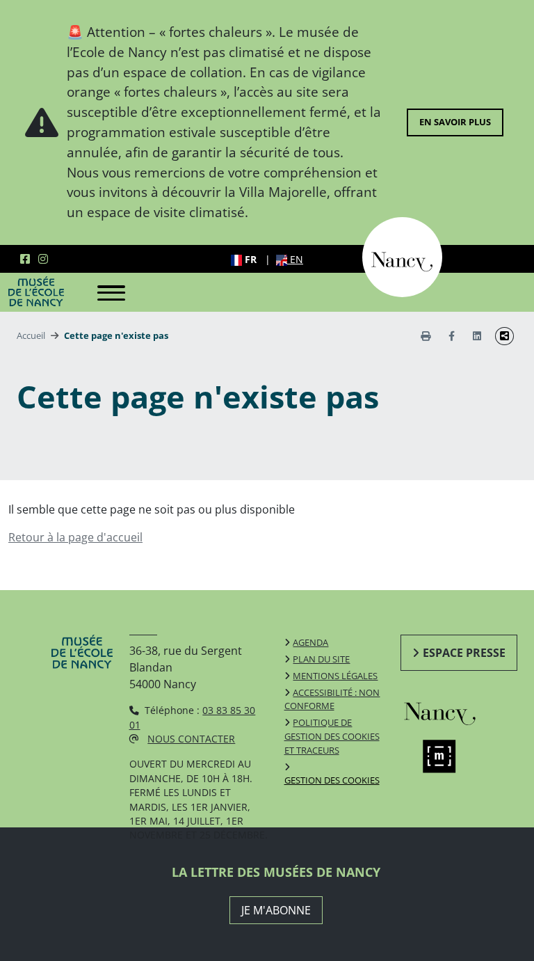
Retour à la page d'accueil (75, 537)
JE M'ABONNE (276, 910)
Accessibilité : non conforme (332, 699)
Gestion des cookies (332, 780)
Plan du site (321, 659)
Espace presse (464, 652)
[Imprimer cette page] (425, 336)
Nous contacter (191, 738)
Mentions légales (335, 675)
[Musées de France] (450, 756)
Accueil (31, 335)
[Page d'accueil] (36, 291)
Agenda (310, 642)
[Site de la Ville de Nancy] (450, 711)
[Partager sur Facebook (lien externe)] (451, 336)
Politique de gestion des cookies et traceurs (332, 736)
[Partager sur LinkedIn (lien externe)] (477, 336)
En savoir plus (455, 122)
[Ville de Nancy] (402, 256)
